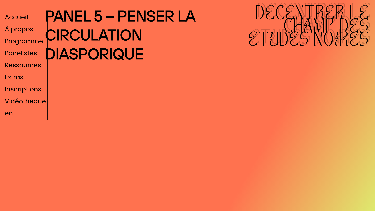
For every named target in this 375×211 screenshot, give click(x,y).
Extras (14, 77)
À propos (19, 29)
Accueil (16, 17)
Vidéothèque (25, 101)
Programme (24, 41)
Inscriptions (23, 89)
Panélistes (21, 53)
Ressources (23, 65)
